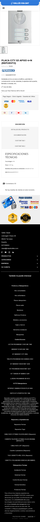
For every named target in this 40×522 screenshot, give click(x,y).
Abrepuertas (20, 334)
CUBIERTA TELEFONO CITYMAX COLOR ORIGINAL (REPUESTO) (20, 440)
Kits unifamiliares (20, 295)
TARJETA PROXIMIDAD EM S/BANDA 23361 (20, 359)
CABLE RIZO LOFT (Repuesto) (20, 446)
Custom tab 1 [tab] (20, 140)
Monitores (20, 310)
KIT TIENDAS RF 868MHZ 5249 (20, 374)
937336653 (5, 245)
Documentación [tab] (20, 135)
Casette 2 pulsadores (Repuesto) (20, 450)
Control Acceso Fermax (20, 480)
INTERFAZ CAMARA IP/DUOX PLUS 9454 (20, 388)
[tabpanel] (20, 25)
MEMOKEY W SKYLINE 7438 (20, 349)
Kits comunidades (20, 291)
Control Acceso (20, 339)
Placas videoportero (20, 300)
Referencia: (4, 66)
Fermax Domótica (20, 485)
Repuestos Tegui (20, 429)
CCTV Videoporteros (20, 383)
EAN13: (3, 75)
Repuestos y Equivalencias (20, 419)
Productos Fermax (20, 489)
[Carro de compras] (36, 8)
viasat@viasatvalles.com (9, 248)
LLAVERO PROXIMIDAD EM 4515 (20, 378)
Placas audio (20, 305)
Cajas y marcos (20, 325)
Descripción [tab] (20, 124)
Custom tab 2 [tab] (20, 146)
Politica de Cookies (19, 516)
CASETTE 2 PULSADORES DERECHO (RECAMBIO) (20, 460)
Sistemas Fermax (20, 475)
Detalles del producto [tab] (20, 129)
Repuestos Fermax (20, 424)
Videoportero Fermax (20, 465)
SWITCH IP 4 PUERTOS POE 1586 (20, 393)
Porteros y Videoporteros (20, 286)
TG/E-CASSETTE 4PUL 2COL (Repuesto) (20, 455)
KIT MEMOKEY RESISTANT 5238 (20, 364)
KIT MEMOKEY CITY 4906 (20, 354)
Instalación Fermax (20, 470)
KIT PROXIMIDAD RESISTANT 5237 (20, 369)
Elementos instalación (20, 330)
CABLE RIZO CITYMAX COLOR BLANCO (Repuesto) (20, 434)
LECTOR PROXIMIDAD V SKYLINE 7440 (20, 344)
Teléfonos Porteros (20, 315)
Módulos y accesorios (20, 320)
